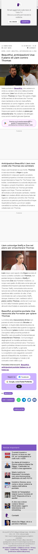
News (9, 48)
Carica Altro (19, 409)
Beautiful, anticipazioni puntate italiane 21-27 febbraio (16, 367)
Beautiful (8, 393)
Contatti (15, 515)
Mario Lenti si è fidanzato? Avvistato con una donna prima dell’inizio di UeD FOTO (22, 475)
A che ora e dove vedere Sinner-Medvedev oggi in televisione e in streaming (20, 506)
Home (3, 51)
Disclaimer (24, 549)
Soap (5, 48)
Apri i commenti (8, 400)
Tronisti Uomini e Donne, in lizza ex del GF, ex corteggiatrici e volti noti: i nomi (21, 455)
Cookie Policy (14, 549)
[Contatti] (7, 515)
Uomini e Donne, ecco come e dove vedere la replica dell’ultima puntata (22, 485)
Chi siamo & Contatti (9, 547)
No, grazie (13, 21)
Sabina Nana (7, 46)
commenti (32, 48)
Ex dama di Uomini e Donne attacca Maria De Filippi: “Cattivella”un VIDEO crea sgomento (22, 465)
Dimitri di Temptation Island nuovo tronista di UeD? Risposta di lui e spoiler (22, 495)
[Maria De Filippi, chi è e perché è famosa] (7, 523)
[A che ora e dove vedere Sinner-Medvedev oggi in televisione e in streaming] (7, 506)
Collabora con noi (23, 547)
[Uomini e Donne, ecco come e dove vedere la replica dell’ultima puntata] (7, 485)
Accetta (25, 21)
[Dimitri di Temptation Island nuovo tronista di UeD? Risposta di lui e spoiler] (7, 495)
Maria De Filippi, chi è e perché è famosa (22, 523)
